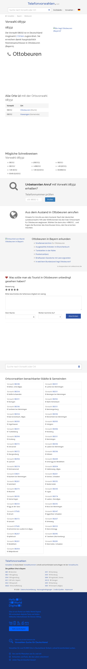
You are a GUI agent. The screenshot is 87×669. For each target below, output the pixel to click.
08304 (51, 466)
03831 (13, 474)
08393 (13, 421)
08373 (13, 489)
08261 (51, 474)
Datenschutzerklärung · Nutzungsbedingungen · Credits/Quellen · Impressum (47, 589)
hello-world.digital (18, 629)
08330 (51, 489)
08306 (51, 429)
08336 (13, 406)
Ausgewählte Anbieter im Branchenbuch (52, 247)
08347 (51, 511)
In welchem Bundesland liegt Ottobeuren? (53, 261)
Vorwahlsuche (73, 565)
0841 (54, 577)
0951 (51, 583)
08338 (13, 384)
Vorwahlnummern (30, 565)
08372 (13, 444)
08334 (13, 391)
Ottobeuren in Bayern (45, 238)
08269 (51, 459)
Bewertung (9, 286)
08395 (51, 533)
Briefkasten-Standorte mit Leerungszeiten (53, 258)
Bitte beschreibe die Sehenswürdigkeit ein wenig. (25, 294)
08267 (51, 518)
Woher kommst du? (47, 313)
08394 (13, 436)
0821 (11, 575)
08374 (13, 466)
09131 (51, 580)
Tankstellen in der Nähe (46, 250)
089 (11, 572)
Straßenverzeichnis (50, 243)
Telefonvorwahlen (43, 3)
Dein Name (10, 313)
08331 (51, 384)
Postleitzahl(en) (42, 254)
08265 (51, 541)
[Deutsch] (79, 10)
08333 (13, 504)
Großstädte (57, 10)
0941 (12, 577)
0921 (11, 583)
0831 (54, 586)
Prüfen (50, 199)
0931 (51, 575)
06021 (13, 586)
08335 (51, 481)
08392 (51, 399)
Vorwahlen (69, 10)
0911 (51, 572)
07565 (13, 511)
